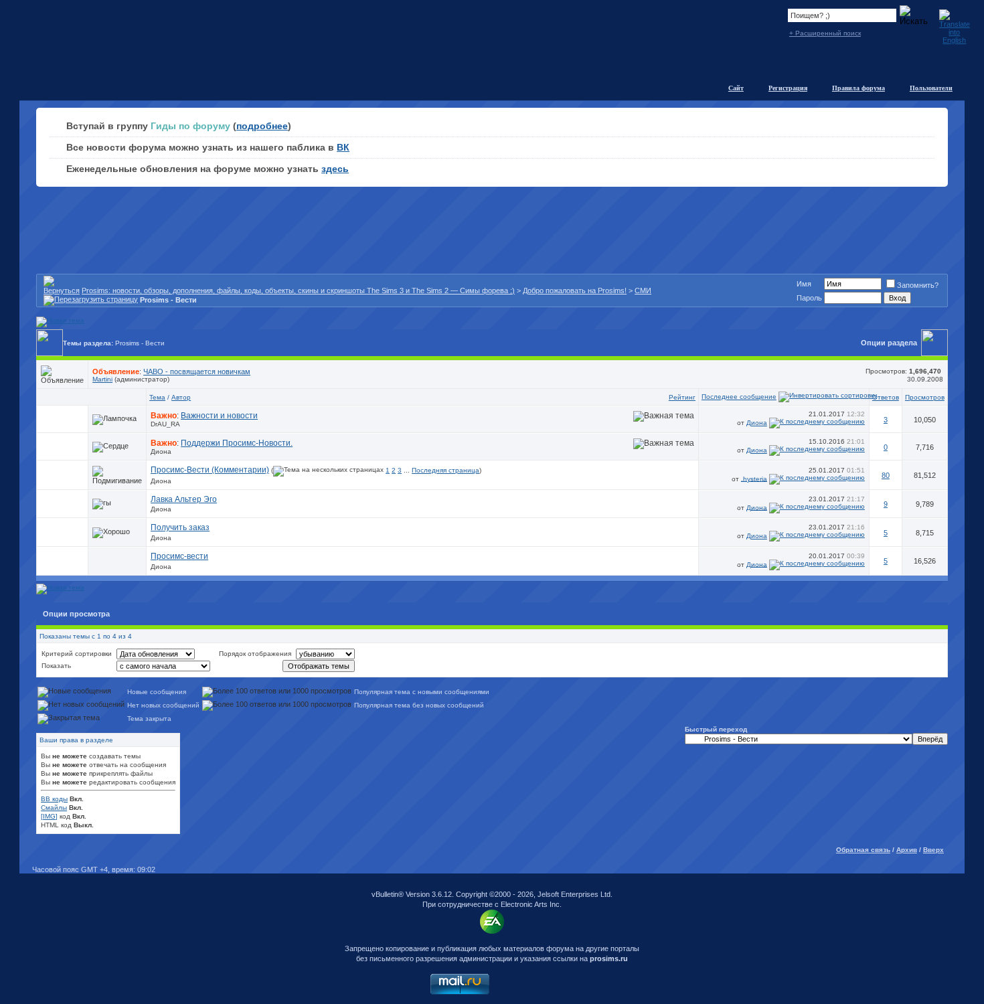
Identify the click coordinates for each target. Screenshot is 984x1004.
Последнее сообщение (739, 396)
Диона (756, 422)
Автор (181, 397)
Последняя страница (445, 470)
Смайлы (54, 807)
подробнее (262, 125)
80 (886, 475)
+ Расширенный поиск (825, 33)
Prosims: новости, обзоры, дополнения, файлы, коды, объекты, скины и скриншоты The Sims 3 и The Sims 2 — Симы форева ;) (298, 290)
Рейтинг (682, 397)
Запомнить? (917, 285)
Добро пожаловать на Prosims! (575, 290)
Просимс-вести (179, 556)
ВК (343, 147)
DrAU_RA (165, 424)
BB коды (54, 799)
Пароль (809, 298)
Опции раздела (889, 343)
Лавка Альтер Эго (184, 499)
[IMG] (49, 816)
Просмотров (925, 397)
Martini (102, 379)
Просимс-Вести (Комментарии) (210, 470)
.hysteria (754, 478)
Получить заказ (180, 527)
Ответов (885, 397)
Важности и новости (219, 415)
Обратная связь (863, 849)
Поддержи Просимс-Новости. (237, 443)
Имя (804, 284)
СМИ (643, 290)
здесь (335, 168)
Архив (906, 849)
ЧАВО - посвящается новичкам (196, 371)
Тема (157, 397)
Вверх (933, 849)
